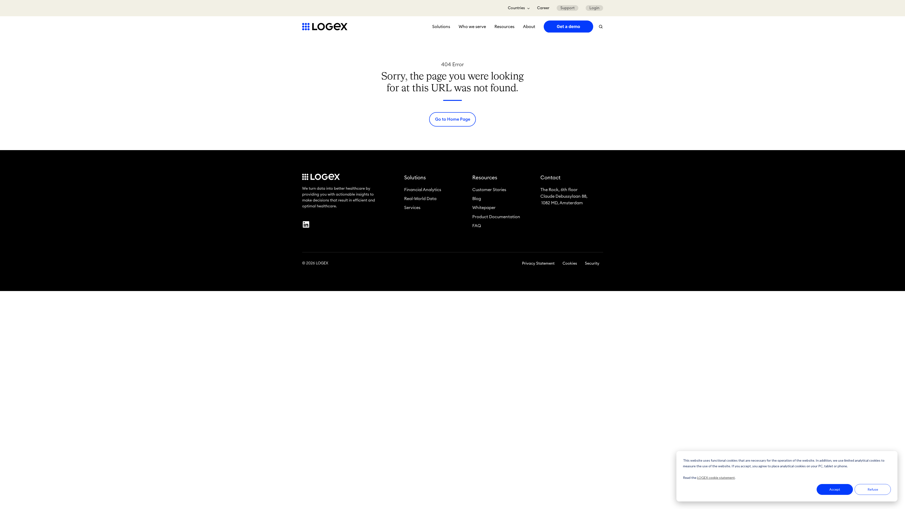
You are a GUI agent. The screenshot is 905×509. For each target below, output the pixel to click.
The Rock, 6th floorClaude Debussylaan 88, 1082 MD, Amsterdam (564, 196)
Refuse (873, 489)
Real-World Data (420, 199)
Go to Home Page (452, 119)
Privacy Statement (538, 263)
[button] (600, 26)
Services (412, 207)
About (529, 27)
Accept (834, 489)
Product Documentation (496, 217)
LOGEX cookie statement (716, 478)
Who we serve (472, 27)
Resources (504, 27)
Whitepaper (484, 207)
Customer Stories (489, 190)
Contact (550, 177)
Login (594, 8)
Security (592, 263)
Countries (516, 8)
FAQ (476, 226)
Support (567, 8)
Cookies (570, 263)
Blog (476, 199)
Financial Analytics (422, 190)
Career (543, 8)
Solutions (441, 27)
